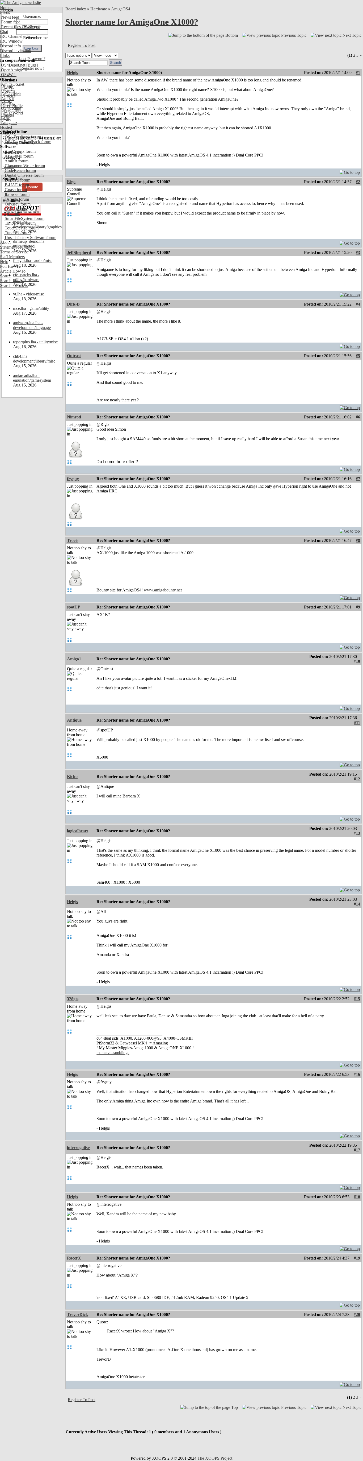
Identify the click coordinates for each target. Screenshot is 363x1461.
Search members (14, 285)
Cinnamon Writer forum (24, 165)
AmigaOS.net (12, 84)
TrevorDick (77, 1314)
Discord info (10, 46)
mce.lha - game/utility (31, 308)
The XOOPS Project (214, 1458)
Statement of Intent (16, 247)
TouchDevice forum (21, 228)
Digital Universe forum (24, 175)
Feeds (5, 12)
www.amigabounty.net (163, 590)
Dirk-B (73, 304)
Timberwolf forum (20, 223)
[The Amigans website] (20, 2)
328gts (72, 999)
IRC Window (11, 41)
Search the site (12, 280)
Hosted (6, 127)
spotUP (73, 607)
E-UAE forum (16, 185)
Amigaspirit (10, 94)
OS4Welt (8, 74)
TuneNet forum (17, 233)
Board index (75, 9)
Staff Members (12, 256)
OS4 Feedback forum (22, 137)
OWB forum (15, 209)
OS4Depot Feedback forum (27, 141)
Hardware (98, 9)
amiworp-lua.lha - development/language (32, 325)
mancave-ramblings (112, 1052)
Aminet (7, 89)
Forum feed (10, 22)
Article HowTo (13, 271)
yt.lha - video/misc (28, 294)
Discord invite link (15, 50)
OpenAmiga (11, 70)
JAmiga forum (16, 199)
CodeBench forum (20, 170)
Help (4, 261)
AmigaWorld (11, 113)
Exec (5, 118)
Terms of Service (14, 252)
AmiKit (7, 98)
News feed (9, 17)
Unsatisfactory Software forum (30, 237)
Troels (72, 540)
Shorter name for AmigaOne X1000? (131, 22)
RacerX (74, 1258)
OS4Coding (10, 108)
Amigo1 (74, 659)
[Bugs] (31, 65)
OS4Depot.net (12, 65)
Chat (4, 31)
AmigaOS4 (120, 9)
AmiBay (7, 103)
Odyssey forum (17, 204)
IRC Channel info (15, 36)
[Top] (350, 171)
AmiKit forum (16, 161)
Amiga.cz (8, 122)
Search (5, 276)
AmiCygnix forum (20, 151)
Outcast (74, 355)
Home (5, 7)
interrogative (78, 1147)
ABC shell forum (18, 156)
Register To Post (81, 45)
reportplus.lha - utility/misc (35, 342)
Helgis (72, 72)
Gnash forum (15, 189)
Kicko (72, 776)
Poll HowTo (10, 266)
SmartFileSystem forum (24, 218)
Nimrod (74, 417)
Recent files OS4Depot (20, 26)
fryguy (73, 478)
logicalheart (77, 831)
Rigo (71, 181)
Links (5, 55)
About (5, 242)
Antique (74, 720)
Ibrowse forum (16, 194)
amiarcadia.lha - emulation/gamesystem (32, 377)
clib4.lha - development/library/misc (34, 358)
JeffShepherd (79, 252)
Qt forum (12, 213)
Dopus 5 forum (17, 180)
